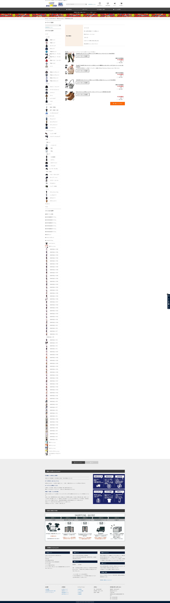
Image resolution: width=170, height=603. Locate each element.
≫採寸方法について (65, 594)
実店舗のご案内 (101, 9)
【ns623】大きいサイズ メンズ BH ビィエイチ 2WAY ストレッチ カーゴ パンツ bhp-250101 (95, 53)
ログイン (114, 5)
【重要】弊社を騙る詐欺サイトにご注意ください (85, 12)
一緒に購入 (120, 62)
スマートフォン (79, 462)
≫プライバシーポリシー (49, 592)
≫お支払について (64, 589)
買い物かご (121, 5)
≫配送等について (64, 590)
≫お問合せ (80, 592)
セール (85, 9)
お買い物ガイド (99, 5)
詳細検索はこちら (92, 4)
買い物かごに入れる (117, 103)
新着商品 (70, 9)
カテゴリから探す (49, 30)
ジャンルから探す (49, 210)
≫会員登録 (80, 589)
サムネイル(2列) (83, 51)
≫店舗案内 (80, 594)
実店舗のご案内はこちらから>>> (106, 580)
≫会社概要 (47, 589)
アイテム (54, 9)
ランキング (89, 51)
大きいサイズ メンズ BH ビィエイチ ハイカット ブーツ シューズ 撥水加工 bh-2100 (93, 91)
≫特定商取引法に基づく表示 (50, 590)
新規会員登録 (108, 5)
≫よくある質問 (80, 590)
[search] (86, 4)
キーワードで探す (49, 22)
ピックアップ (77, 51)
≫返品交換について (65, 592)
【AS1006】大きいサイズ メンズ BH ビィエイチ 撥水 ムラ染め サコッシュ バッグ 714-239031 (96, 80)
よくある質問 (117, 9)
